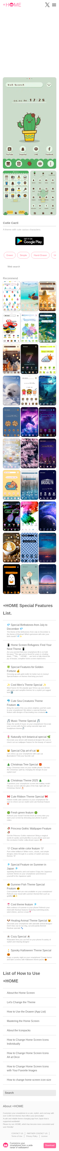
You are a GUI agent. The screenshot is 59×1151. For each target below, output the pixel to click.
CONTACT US (17, 1133)
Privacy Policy (32, 1136)
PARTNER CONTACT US (37, 1133)
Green (9, 255)
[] (52, 1093)
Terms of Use (16, 1136)
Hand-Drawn (40, 255)
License (44, 1136)
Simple (23, 255)
